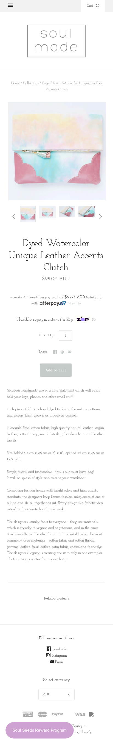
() (93, 6)
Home (15, 83)
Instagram (59, 656)
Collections (31, 83)
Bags (45, 83)
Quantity (46, 335)
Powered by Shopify (77, 732)
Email (59, 662)
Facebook (59, 649)
